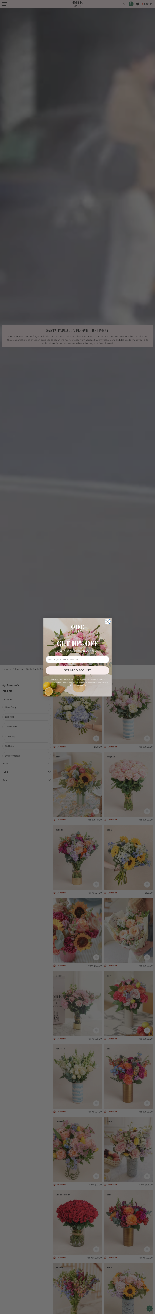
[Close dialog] (107, 621)
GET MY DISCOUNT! (77, 670)
